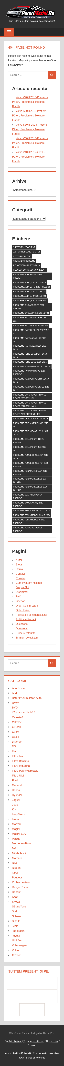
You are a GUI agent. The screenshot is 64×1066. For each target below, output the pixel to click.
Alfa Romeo (19, 688)
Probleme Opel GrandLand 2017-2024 (31, 433)
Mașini (16, 828)
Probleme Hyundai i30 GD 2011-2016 (32, 366)
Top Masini (18, 930)
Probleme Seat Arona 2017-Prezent (28, 496)
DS (14, 746)
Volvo (15, 950)
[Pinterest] (44, 983)
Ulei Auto (17, 940)
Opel (15, 872)
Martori (16, 824)
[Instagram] (19, 996)
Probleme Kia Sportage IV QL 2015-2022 (31, 388)
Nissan (16, 867)
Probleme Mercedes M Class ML (30, 419)
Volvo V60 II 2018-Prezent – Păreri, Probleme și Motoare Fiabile (30, 143)
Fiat (14, 751)
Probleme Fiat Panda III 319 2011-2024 (30, 347)
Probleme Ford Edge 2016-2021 (30, 362)
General (17, 785)
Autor (19, 560)
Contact (20, 573)
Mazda (16, 838)
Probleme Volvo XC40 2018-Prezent (28, 529)
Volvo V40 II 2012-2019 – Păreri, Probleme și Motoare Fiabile (28, 157)
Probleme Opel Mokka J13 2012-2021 (30, 449)
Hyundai (17, 795)
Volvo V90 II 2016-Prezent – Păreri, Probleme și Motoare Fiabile (30, 102)
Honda (16, 790)
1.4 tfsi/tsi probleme (24, 247)
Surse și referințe (25, 633)
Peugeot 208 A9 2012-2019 (26, 265)
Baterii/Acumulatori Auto (27, 698)
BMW (15, 702)
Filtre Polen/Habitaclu (25, 770)
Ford (15, 780)
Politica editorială (26, 619)
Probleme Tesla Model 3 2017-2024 (31, 515)
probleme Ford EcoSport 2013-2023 (30, 355)
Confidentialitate (13, 1041)
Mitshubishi (19, 853)
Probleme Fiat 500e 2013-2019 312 (30, 325)
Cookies (20, 578)
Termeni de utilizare (27, 637)
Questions (22, 624)
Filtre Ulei (18, 775)
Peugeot (17, 877)
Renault (16, 892)
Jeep (15, 804)
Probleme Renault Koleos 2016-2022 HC (30, 488)
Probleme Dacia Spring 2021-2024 (31, 313)
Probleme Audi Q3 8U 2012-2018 (29, 282)
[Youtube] (32, 1009)
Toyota (16, 935)
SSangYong (19, 906)
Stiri (14, 911)
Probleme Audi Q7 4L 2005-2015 (29, 291)
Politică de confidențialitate (31, 614)
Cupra (15, 731)
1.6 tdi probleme (22, 252)
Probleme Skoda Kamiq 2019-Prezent (28, 504)
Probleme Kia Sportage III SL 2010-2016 (31, 380)
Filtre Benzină (20, 761)
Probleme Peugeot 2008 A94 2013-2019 (31, 457)
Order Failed (23, 610)
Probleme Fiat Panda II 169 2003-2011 (30, 340)
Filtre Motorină (21, 765)
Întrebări (20, 601)
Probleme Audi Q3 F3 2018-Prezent (31, 287)
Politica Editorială (22, 1053)
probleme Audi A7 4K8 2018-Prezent (27, 276)
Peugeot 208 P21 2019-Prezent (29, 270)
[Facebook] (19, 983)
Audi (14, 693)
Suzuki (16, 921)
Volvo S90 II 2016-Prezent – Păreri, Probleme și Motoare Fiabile (30, 116)
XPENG (16, 955)
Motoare (17, 858)
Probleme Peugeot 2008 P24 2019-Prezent (31, 465)
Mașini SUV (19, 833)
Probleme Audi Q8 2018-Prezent (30, 300)
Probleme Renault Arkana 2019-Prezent (30, 473)
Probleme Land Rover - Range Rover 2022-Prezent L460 (29, 412)
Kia (14, 809)
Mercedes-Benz (21, 843)
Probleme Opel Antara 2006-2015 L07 (30, 425)
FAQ (18, 596)
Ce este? (17, 717)
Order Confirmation (27, 605)
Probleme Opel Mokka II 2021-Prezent (28, 441)
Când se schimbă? (23, 712)
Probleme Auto (21, 882)
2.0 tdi (36, 252)
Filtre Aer (17, 756)
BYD (15, 707)
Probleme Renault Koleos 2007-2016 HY (30, 480)
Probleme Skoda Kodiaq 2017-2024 (31, 511)
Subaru (16, 916)
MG (14, 848)
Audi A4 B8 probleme (24, 261)
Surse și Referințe (35, 1057)
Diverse (16, 741)
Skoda (16, 901)
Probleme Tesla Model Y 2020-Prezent (29, 521)
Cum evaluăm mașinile (29, 582)
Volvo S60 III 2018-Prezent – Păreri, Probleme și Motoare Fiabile (30, 129)
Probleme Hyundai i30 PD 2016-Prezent (29, 372)
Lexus (15, 819)
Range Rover (20, 887)
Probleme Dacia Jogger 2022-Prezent (29, 307)
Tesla (15, 926)
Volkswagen (19, 945)
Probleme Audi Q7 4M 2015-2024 (29, 296)
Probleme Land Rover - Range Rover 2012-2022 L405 (29, 404)
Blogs (19, 564)
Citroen (16, 727)
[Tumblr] (44, 996)
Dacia (15, 736)
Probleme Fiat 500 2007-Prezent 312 (30, 319)
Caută (19, 569)
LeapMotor (18, 814)
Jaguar (16, 799)
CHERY (16, 722)
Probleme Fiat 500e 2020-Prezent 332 (31, 332)
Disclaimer (22, 592)
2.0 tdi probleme (22, 256)
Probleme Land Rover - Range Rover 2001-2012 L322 (29, 396)
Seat (15, 896)
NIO (14, 862)
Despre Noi (22, 587)
